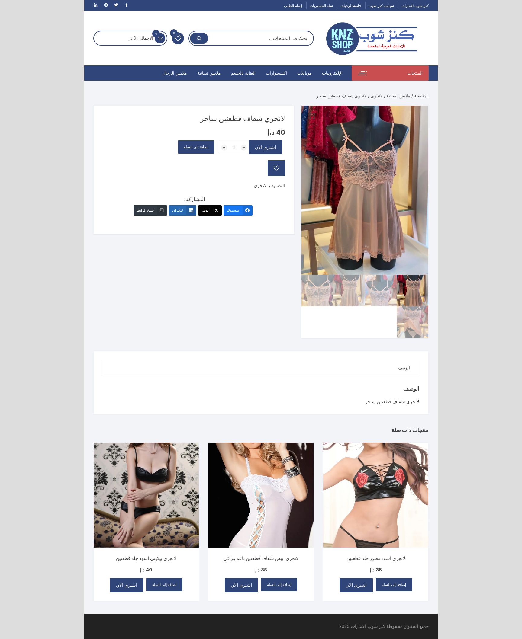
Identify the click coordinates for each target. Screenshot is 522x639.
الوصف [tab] (404, 368)
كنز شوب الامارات (415, 5)
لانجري (377, 95)
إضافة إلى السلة (196, 147)
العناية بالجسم (243, 72)
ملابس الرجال (175, 72)
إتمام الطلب (293, 5)
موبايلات (304, 72)
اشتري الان (265, 147)
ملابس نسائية (209, 72)
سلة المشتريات (321, 5)
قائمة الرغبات (350, 5)
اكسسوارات (276, 72)
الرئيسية (421, 95)
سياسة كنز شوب (381, 5)
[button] (312, 116)
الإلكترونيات (332, 72)
